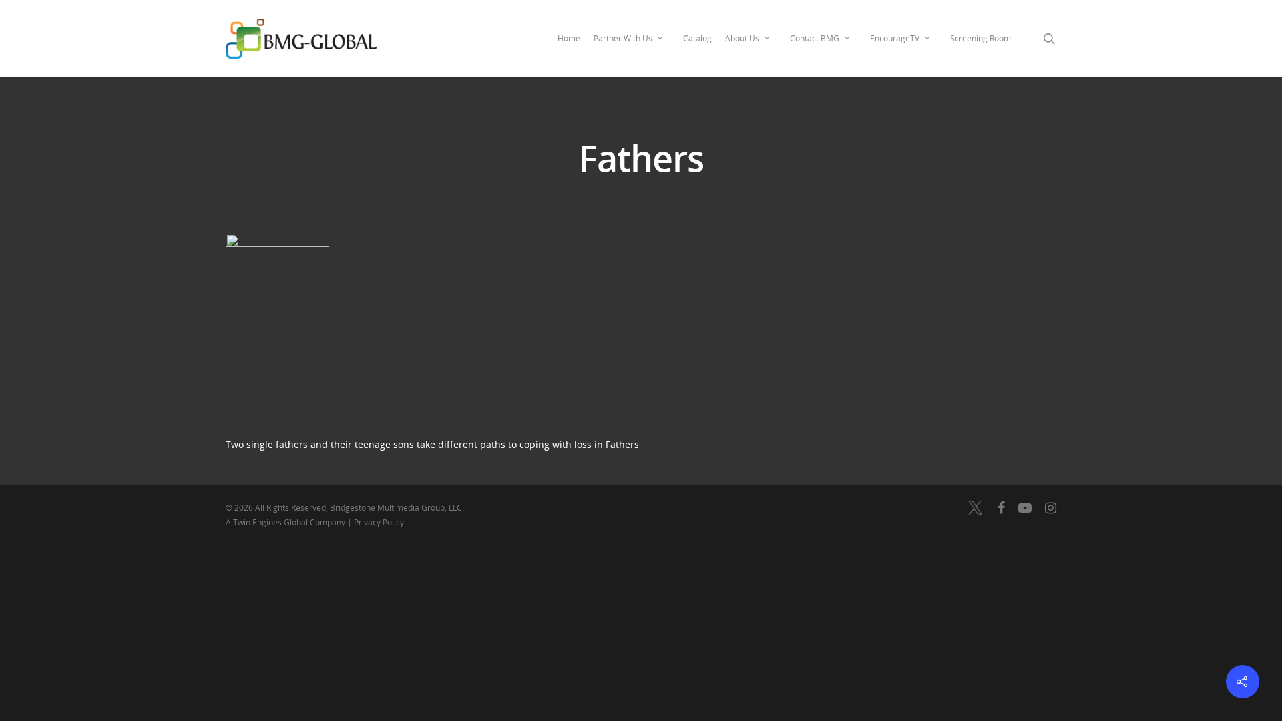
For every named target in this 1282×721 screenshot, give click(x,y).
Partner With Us (623, 38)
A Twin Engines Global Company (286, 522)
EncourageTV (894, 38)
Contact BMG (814, 38)
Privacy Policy (379, 522)
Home (569, 38)
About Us (742, 38)
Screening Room (980, 38)
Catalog (697, 38)
